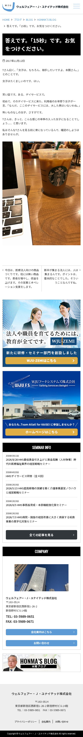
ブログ (18, 19)
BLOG (29, 19)
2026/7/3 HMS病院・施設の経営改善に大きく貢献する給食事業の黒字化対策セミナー (40, 519)
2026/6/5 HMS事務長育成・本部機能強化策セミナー (36, 505)
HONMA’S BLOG (46, 19)
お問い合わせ (61, 721)
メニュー (77, 6)
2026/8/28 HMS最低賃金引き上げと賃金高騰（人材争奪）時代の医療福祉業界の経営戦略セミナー (41, 462)
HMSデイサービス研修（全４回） (26, 476)
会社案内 (46, 721)
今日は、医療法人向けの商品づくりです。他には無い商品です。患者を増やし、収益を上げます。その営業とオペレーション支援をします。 (22, 278)
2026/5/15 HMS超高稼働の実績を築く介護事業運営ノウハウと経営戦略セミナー (41, 490)
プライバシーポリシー (26, 721)
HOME (6, 19)
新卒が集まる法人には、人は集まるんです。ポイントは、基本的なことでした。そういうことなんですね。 (61, 276)
